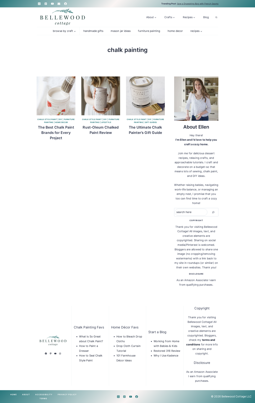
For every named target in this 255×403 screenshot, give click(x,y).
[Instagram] (39, 3)
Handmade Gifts (93, 30)
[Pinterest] (45, 3)
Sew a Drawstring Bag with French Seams (197, 3)
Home (13, 394)
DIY (60, 119)
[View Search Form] (216, 17)
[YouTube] (52, 3)
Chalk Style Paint (47, 119)
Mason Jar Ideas (121, 30)
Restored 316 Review (167, 350)
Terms (43, 398)
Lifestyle (106, 122)
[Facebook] (65, 3)
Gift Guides (151, 122)
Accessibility (43, 394)
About (26, 394)
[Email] (59, 3)
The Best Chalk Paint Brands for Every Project (56, 132)
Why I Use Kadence (166, 355)
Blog (206, 17)
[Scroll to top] (248, 391)
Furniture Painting (149, 30)
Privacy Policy (67, 394)
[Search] (213, 212)
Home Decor (175, 30)
